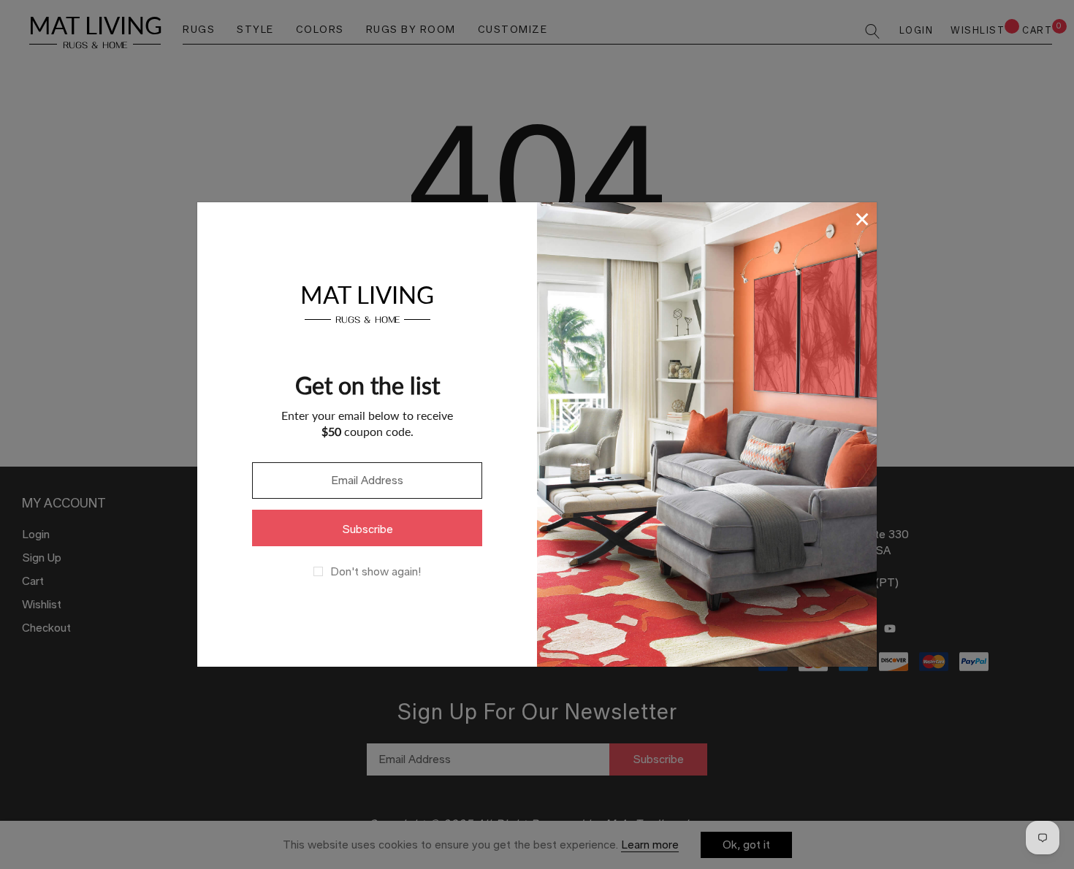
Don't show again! (375, 571)
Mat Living (367, 302)
